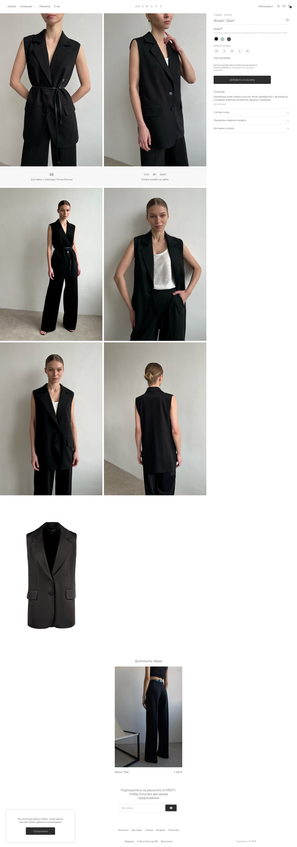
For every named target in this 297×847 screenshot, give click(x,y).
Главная (218, 15)
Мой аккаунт (266, 6)
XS (216, 51)
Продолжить (40, 831)
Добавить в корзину (242, 79)
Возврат (160, 830)
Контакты (123, 830)
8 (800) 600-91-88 (147, 841)
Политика (173, 830)
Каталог (228, 15)
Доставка (137, 830)
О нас (57, 6)
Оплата (149, 830)
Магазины (44, 6)
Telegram (129, 841)
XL (247, 51)
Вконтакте (166, 841)
